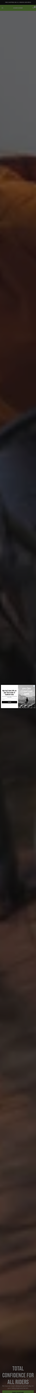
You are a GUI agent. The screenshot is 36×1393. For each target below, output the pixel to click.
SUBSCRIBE (9, 702)
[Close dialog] (34, 686)
